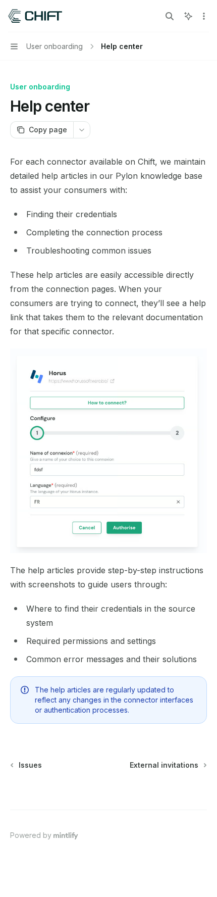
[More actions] (204, 16)
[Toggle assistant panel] (188, 16)
